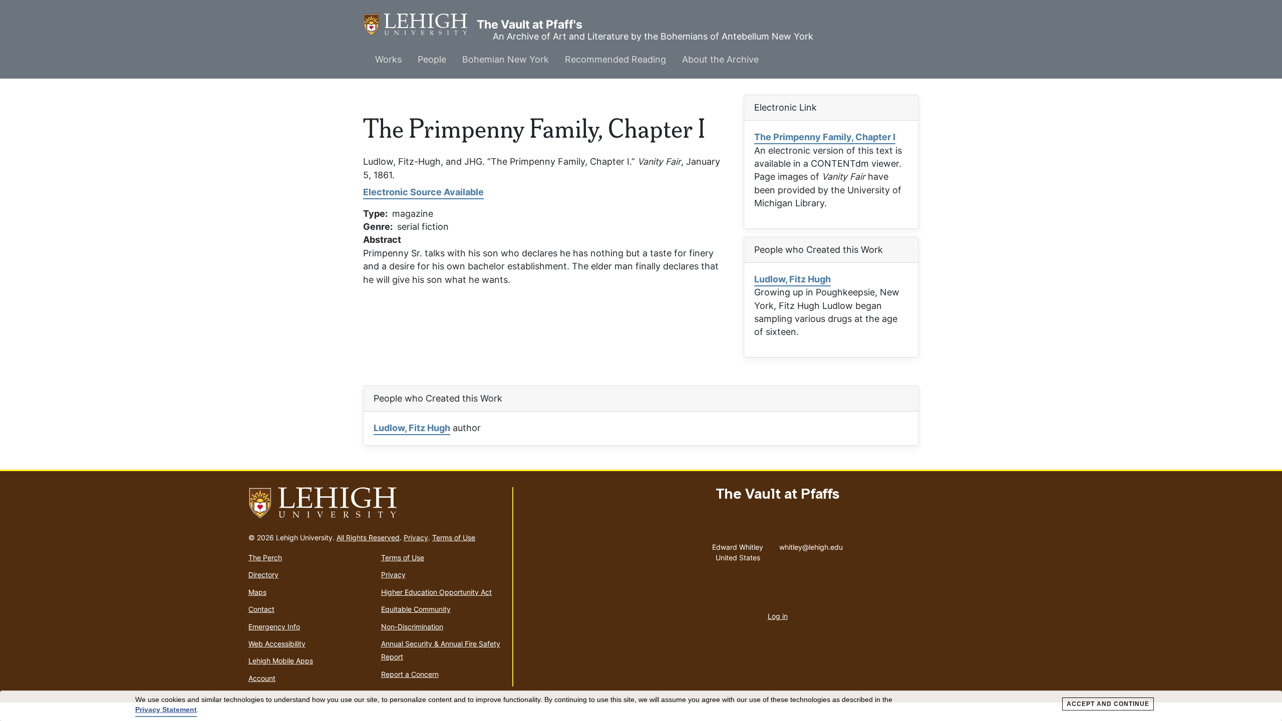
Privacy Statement (166, 709)
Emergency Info (274, 626)
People (432, 59)
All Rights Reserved (368, 537)
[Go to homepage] (376, 503)
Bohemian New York (505, 59)
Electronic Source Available (423, 192)
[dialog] (641, 706)
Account (261, 678)
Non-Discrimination (412, 626)
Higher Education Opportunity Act (436, 592)
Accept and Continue (1108, 703)
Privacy (416, 537)
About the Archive (720, 59)
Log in (778, 616)
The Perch (265, 557)
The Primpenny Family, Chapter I (824, 137)
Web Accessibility (276, 643)
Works (388, 59)
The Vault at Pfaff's (420, 24)
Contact (261, 609)
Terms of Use (453, 537)
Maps (257, 592)
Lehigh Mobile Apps (280, 660)
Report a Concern (410, 674)
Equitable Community (416, 609)
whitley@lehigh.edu (811, 545)
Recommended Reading (615, 59)
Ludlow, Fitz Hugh (792, 279)
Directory (263, 574)
